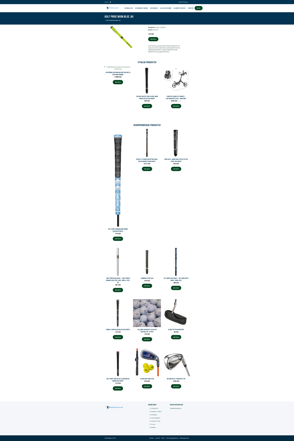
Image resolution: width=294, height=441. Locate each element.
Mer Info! (153, 39)
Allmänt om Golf (180, 8)
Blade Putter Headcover (176, 329)
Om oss (153, 424)
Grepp (157, 27)
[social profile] (110, 2)
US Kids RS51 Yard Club (147, 379)
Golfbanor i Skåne (141, 8)
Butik (198, 8)
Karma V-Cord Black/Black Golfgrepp (118, 329)
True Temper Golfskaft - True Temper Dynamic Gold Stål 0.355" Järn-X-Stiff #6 (118, 280)
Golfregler (154, 8)
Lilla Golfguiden (165, 8)
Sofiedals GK (128, 8)
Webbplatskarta (184, 438)
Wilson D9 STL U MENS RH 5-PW (176, 379)
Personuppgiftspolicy (172, 438)
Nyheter (190, 8)
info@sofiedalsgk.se (183, 2)
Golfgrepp (163, 27)
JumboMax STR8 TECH (147, 278)
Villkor (163, 438)
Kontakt (157, 438)
